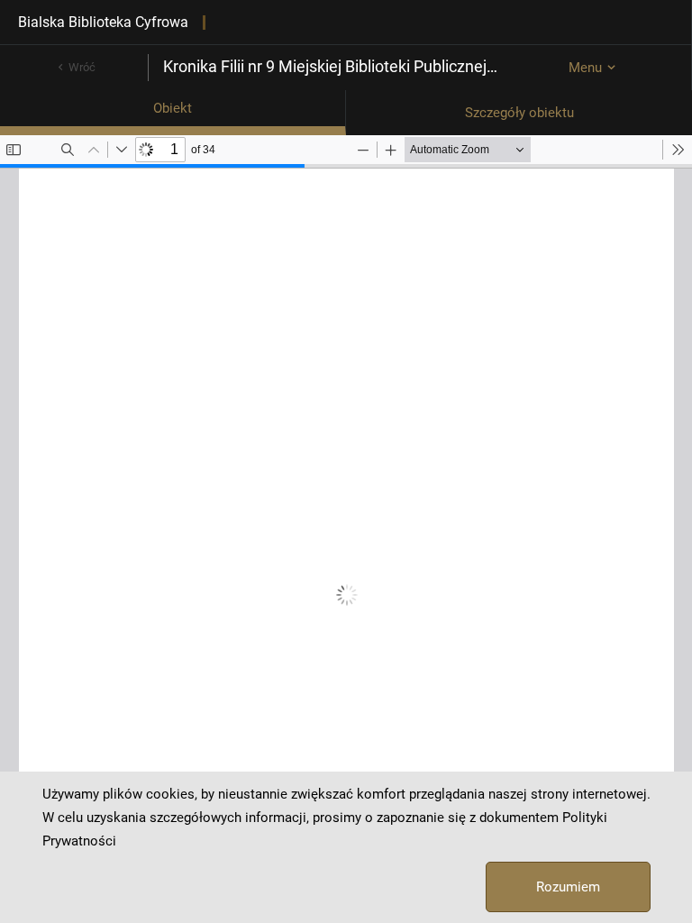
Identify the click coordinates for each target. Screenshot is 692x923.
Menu (585, 67)
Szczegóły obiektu (519, 113)
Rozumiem (568, 887)
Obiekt (172, 108)
